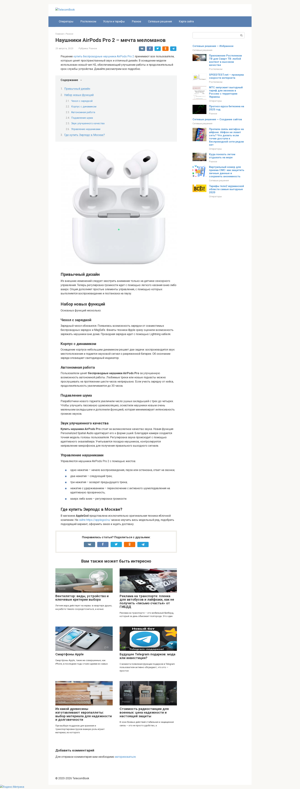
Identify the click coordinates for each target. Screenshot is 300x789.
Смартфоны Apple (69, 654)
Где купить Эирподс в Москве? (84, 135)
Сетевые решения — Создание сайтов (217, 119)
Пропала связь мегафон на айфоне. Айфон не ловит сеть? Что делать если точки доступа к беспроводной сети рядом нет (226, 137)
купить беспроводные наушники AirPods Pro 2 (103, 56)
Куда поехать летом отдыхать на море (222, 156)
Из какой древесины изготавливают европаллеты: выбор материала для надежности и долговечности (83, 714)
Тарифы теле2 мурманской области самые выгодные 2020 (226, 189)
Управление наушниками (85, 129)
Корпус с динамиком (83, 106)
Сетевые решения (160, 21)
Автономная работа (83, 112)
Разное (136, 21)
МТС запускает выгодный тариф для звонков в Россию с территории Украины (226, 92)
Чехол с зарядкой (82, 101)
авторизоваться (125, 756)
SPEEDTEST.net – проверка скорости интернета (226, 76)
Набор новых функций (79, 95)
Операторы (66, 21)
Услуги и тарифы (114, 21)
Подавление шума (82, 117)
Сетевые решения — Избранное (213, 46)
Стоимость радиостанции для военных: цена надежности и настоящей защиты (144, 712)
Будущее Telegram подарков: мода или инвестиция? (147, 656)
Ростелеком (88, 21)
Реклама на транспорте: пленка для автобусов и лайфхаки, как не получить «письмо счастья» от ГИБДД (147, 601)
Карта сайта (186, 21)
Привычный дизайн (77, 88)
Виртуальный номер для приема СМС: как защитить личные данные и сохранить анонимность (226, 171)
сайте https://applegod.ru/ (95, 520)
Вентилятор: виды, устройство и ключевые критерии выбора (82, 598)
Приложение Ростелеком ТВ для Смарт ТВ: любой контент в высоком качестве (225, 60)
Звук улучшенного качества (88, 123)
